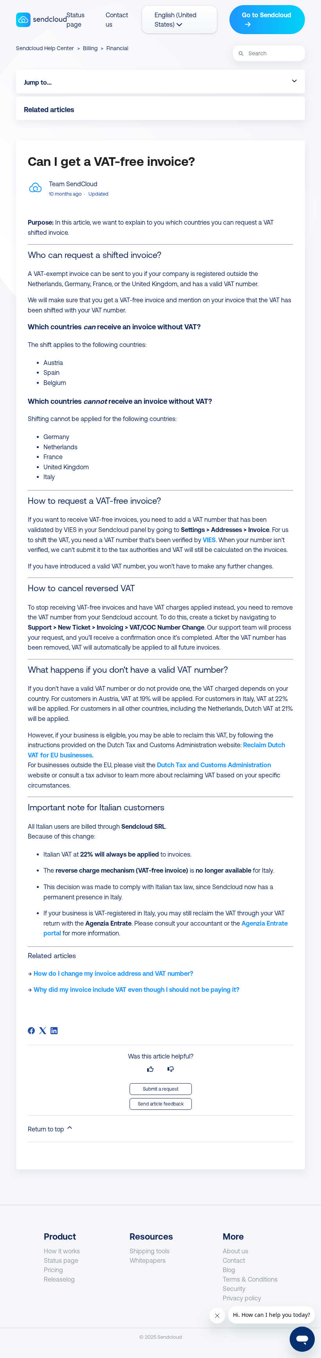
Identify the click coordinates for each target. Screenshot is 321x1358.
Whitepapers (148, 1260)
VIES (209, 539)
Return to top (47, 1129)
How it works (62, 1251)
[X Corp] (42, 1030)
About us (235, 1251)
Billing (90, 48)
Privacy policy (242, 1298)
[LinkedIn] (54, 1030)
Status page (61, 1260)
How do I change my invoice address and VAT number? (113, 973)
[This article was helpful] (150, 1069)
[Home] (41, 20)
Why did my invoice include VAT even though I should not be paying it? (137, 989)
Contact (234, 1260)
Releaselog (59, 1279)
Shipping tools (150, 1251)
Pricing (53, 1269)
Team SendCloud (73, 183)
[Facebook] (31, 1030)
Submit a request (161, 1089)
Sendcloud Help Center (45, 48)
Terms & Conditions (250, 1279)
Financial (117, 48)
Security (234, 1288)
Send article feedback (161, 1104)
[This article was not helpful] (171, 1069)
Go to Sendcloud (266, 14)
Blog (229, 1269)
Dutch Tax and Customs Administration (214, 764)
